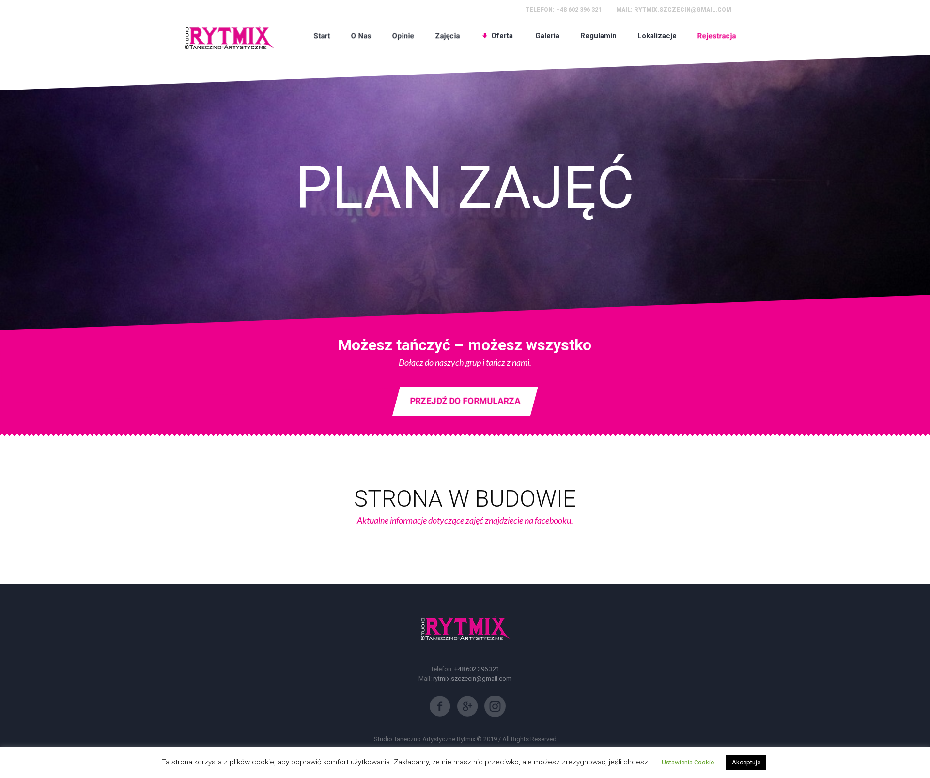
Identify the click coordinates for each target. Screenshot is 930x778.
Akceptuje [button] (746, 762)
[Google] (467, 706)
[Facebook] (439, 706)
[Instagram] (495, 706)
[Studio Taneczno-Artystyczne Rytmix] (229, 35)
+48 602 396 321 (579, 9)
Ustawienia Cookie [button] (688, 762)
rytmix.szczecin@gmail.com (682, 9)
